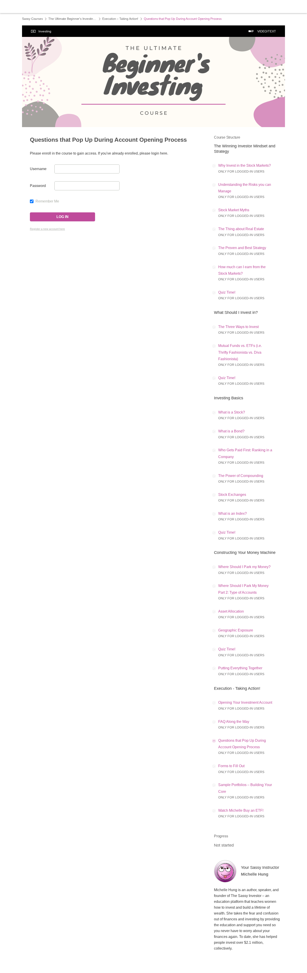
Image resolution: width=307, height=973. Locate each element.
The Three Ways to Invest (238, 327)
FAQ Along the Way (233, 722)
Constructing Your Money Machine (245, 552)
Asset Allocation (231, 611)
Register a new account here (47, 229)
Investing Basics (228, 398)
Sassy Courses (32, 18)
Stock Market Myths (233, 210)
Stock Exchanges (232, 495)
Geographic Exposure (235, 630)
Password (38, 186)
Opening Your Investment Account (245, 702)
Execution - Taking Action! (237, 688)
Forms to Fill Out (231, 766)
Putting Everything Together (240, 668)
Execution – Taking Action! (120, 18)
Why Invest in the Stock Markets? (244, 165)
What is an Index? (232, 513)
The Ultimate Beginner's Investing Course (72, 18)
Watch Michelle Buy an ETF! (240, 810)
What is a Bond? (231, 431)
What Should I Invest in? (236, 312)
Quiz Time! (226, 292)
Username (38, 169)
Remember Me (47, 201)
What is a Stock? (231, 412)
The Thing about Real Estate (241, 229)
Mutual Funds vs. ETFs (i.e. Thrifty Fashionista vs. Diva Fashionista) (240, 352)
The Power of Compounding (240, 476)
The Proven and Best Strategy (242, 248)
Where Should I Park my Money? (244, 567)
